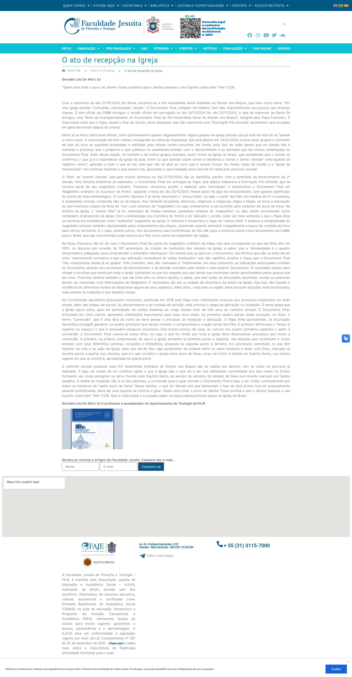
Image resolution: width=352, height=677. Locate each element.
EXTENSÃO (161, 48)
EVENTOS (185, 48)
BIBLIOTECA (160, 5)
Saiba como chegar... (161, 555)
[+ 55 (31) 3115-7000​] (220, 544)
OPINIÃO (284, 48)
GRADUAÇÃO (87, 48)
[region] (176, 667)
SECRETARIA (133, 5)
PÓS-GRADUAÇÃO (118, 48)
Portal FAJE (74, 70)
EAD (144, 48)
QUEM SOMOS (74, 5)
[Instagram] (258, 35)
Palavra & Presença (103, 70)
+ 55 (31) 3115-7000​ (247, 546)
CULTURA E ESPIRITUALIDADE (200, 5)
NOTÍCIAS (210, 48)
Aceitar (336, 669)
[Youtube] (266, 35)
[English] (335, 5)
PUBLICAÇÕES (232, 48)
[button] (284, 24)
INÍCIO (66, 48)
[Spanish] (346, 5)
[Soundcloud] (282, 35)
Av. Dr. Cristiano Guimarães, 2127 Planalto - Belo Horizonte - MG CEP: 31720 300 (166, 546)
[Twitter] (274, 35)
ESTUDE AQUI (104, 5)
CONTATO (239, 5)
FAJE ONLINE (262, 48)
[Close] (347, 662)
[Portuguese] (341, 5)
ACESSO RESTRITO (270, 5)
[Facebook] (250, 35)
